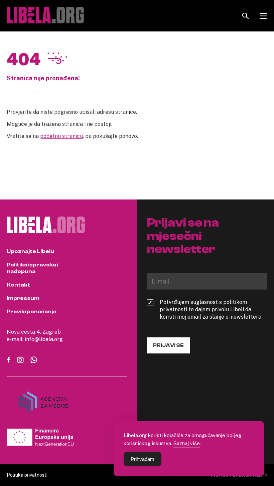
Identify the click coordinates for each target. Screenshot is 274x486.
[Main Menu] (263, 16)
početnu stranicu (61, 136)
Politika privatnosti (27, 475)
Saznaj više (186, 443)
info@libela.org (44, 339)
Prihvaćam (142, 459)
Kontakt (18, 285)
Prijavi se (168, 345)
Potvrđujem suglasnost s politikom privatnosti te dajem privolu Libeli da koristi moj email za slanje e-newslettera (210, 309)
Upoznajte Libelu (30, 251)
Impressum (23, 298)
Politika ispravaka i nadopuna (32, 268)
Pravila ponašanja (31, 312)
